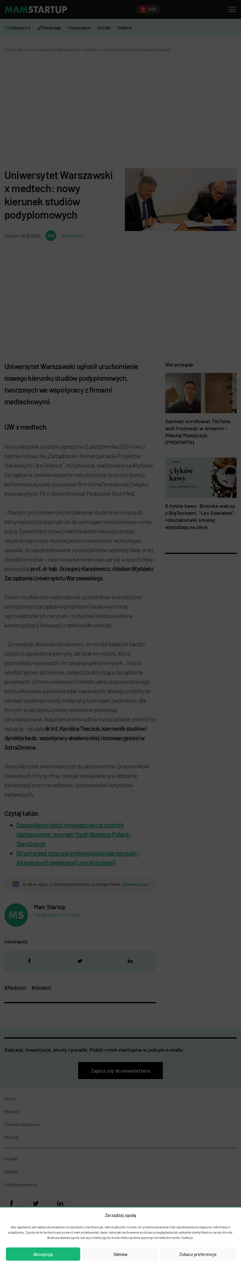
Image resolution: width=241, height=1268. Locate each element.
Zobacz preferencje (198, 1254)
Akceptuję (43, 1254)
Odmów (120, 1254)
